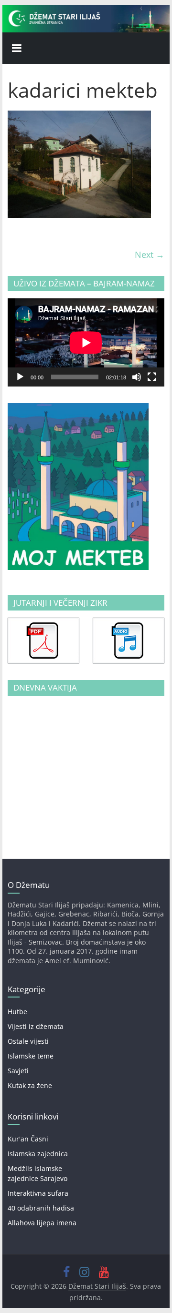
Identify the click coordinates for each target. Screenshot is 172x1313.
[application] (86, 342)
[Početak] (20, 377)
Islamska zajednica (38, 1153)
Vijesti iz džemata (36, 1026)
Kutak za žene (30, 1085)
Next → (149, 254)
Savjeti (18, 1070)
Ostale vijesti (28, 1041)
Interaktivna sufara (38, 1193)
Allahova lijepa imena (42, 1222)
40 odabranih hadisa (41, 1207)
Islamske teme (31, 1055)
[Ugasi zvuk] (136, 377)
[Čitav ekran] (152, 377)
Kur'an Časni (28, 1138)
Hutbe (17, 1011)
